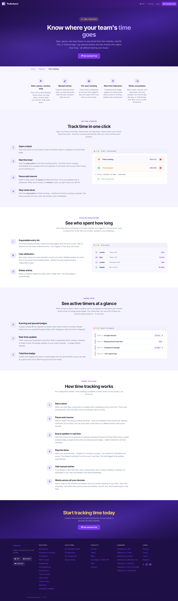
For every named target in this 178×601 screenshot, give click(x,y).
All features (43, 549)
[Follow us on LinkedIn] (147, 564)
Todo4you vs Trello (124, 553)
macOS (27, 559)
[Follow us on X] (143, 564)
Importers (42, 585)
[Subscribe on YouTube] (150, 564)
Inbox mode (43, 578)
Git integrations (45, 567)
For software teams (72, 549)
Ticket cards (44, 581)
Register (146, 560)
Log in (157, 4)
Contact (94, 567)
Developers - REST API (100, 560)
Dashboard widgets (46, 589)
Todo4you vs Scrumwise (126, 571)
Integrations (43, 563)
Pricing (151, 4)
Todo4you (12, 3)
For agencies (70, 553)
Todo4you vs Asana (125, 556)
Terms (145, 553)
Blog (92, 556)
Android (20, 563)
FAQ (92, 563)
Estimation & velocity (47, 553)
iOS (18, 559)
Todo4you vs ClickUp (125, 563)
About (93, 553)
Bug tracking (70, 560)
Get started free (169, 4)
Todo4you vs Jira (124, 549)
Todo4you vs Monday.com (127, 560)
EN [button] (143, 4)
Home (33, 69)
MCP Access (44, 560)
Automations (44, 571)
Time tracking (44, 574)
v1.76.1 (44, 597)
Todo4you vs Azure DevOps (128, 567)
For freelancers (71, 556)
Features (42, 69)
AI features (43, 556)
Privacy (146, 549)
